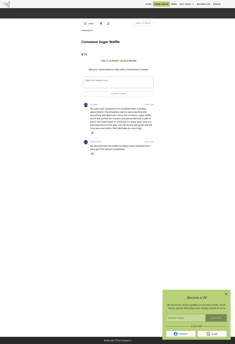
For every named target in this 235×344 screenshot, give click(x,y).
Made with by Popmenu (66, 340)
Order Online (161, 4)
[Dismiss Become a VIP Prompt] (226, 294)
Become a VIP (203, 4)
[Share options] (101, 24)
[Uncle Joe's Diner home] (14, 4)
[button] (187, 4)
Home (148, 4)
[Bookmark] (108, 24)
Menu (174, 4)
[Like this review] (93, 132)
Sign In (216, 4)
